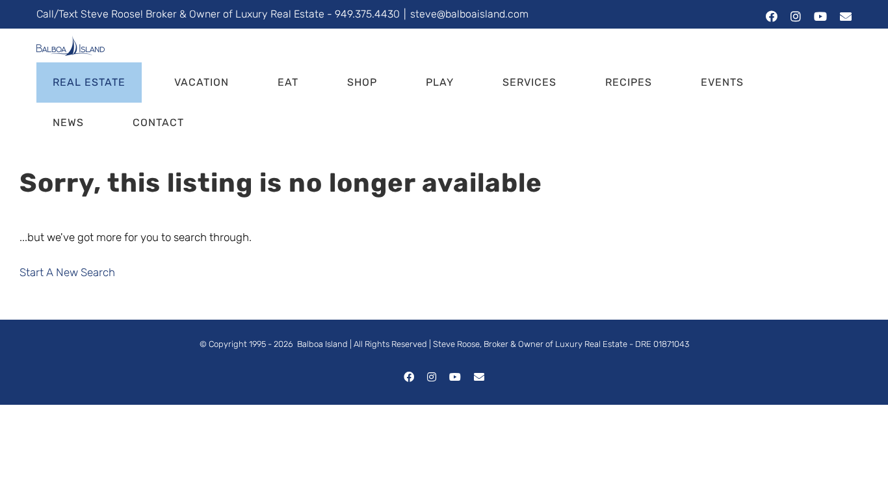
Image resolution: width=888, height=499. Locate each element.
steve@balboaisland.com (469, 14)
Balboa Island (322, 344)
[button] (236, 123)
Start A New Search (67, 272)
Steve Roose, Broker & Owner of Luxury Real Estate (530, 344)
